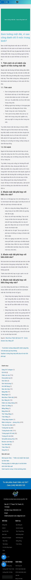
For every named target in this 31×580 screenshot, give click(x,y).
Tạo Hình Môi (6, 444)
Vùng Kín (4, 450)
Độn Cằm (4, 381)
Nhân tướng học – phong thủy (11, 422)
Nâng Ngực (5, 394)
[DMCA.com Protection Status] (7, 577)
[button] (25, 2)
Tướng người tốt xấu (8, 433)
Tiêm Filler (5, 447)
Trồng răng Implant (7, 419)
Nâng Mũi (4, 392)
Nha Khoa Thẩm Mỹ (8, 397)
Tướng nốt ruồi (6, 436)
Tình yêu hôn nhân (7, 425)
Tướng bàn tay (6, 428)
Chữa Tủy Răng (6, 406)
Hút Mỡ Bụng (6, 386)
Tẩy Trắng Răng (6, 414)
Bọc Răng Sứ (6, 400)
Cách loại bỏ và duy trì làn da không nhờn (14, 469)
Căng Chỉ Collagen (7, 370)
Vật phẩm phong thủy (8, 439)
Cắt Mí (4, 372)
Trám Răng (5, 417)
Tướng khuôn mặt (7, 430)
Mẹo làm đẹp (6, 389)
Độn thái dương (6, 383)
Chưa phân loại (6, 378)
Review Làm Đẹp (7, 442)
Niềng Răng (5, 408)
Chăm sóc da (5, 375)
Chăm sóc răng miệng (8, 403)
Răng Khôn (5, 411)
